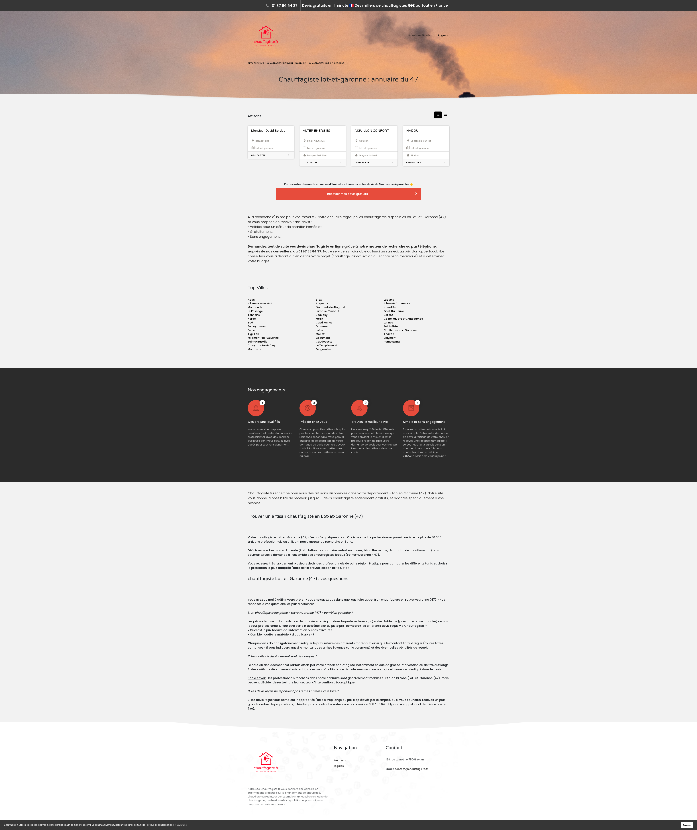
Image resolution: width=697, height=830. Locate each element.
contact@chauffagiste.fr (411, 769)
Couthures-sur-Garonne (400, 330)
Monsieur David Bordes (268, 131)
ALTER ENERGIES (316, 131)
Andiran (389, 334)
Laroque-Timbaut (327, 311)
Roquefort (322, 303)
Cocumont (323, 338)
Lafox (319, 330)
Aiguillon (253, 334)
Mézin (319, 319)
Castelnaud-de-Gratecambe (403, 319)
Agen (251, 299)
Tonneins (254, 315)
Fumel (252, 330)
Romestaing (392, 341)
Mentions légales (420, 35)
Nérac (252, 319)
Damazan (322, 326)
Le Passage (255, 311)
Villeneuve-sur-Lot (260, 303)
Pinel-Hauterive (394, 311)
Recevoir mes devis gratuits (347, 194)
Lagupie (389, 299)
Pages (442, 35)
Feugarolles (323, 349)
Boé (250, 322)
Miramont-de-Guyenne (263, 338)
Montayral (254, 349)
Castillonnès (324, 322)
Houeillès (390, 307)
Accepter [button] (687, 825)
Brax (319, 299)
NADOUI (412, 131)
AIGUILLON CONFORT (371, 131)
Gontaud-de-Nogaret (330, 307)
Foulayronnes (257, 326)
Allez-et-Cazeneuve (397, 303)
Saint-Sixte (391, 326)
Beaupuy (321, 315)
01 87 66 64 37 (284, 5)
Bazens (388, 315)
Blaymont (390, 338)
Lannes (388, 322)
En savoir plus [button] (180, 825)
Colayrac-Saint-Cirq (261, 345)
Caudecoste (324, 341)
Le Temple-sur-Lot (328, 345)
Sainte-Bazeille (257, 341)
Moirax (320, 334)
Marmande (255, 307)
